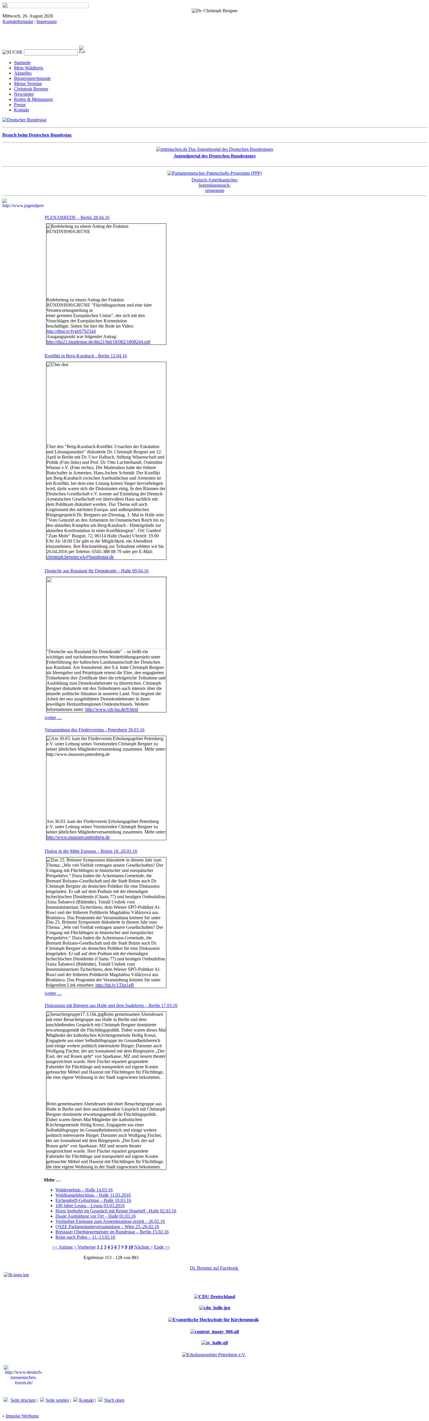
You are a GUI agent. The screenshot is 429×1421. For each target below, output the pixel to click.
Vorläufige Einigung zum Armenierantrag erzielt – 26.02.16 (110, 1221)
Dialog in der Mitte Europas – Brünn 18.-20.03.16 (91, 851)
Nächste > (143, 1247)
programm (214, 190)
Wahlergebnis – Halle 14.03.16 (84, 1189)
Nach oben (114, 1400)
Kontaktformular (18, 21)
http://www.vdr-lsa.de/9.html (111, 709)
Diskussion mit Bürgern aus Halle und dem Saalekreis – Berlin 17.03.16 (111, 1005)
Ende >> (162, 1247)
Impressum (46, 21)
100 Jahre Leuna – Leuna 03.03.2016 (90, 1205)
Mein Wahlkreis (28, 67)
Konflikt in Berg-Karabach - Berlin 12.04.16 (86, 355)
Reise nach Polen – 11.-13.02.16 (85, 1237)
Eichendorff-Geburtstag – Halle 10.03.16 (93, 1200)
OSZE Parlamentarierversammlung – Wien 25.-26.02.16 (107, 1226)
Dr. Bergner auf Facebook (214, 1268)
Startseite (22, 62)
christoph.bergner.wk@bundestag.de (80, 556)
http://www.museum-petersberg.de (78, 837)
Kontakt (21, 109)
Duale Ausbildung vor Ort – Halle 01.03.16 (95, 1216)
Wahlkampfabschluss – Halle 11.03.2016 (93, 1195)
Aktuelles (23, 73)
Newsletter (24, 94)
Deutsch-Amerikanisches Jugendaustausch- (214, 182)
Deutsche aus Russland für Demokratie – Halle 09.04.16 (97, 570)
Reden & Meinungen (33, 99)
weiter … (53, 717)
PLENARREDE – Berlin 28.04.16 (77, 217)
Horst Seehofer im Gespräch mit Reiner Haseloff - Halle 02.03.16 (115, 1210)
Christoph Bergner (31, 88)
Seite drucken (23, 1400)
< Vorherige (85, 1247)
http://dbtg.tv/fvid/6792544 (71, 331)
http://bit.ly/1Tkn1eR (114, 985)
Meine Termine (28, 83)
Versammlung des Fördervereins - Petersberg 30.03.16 (94, 729)
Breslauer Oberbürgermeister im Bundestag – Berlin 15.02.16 (112, 1231)
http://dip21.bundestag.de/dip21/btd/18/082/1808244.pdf (98, 341)
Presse (20, 104)
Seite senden (57, 1400)
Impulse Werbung (22, 1415)
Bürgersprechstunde (32, 78)
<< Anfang (62, 1247)
